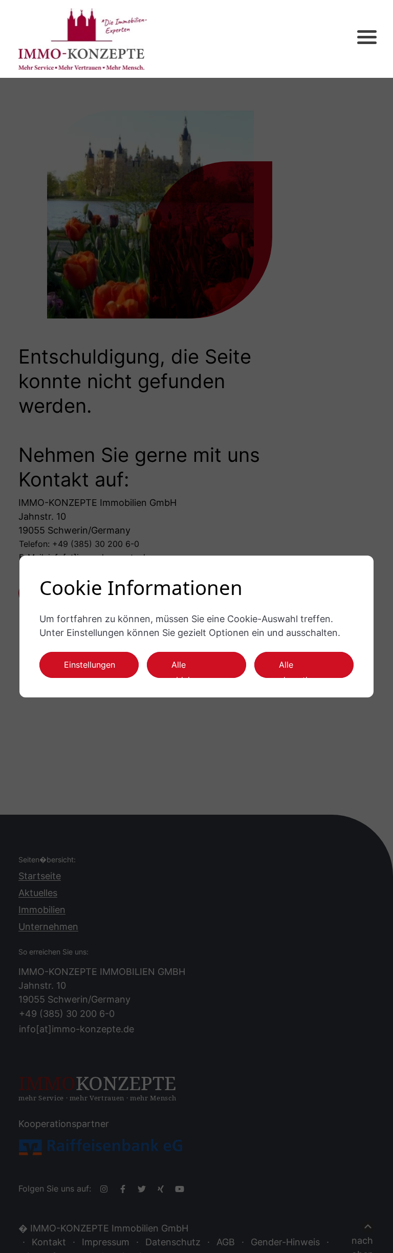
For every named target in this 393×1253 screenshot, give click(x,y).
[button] (358, 39)
